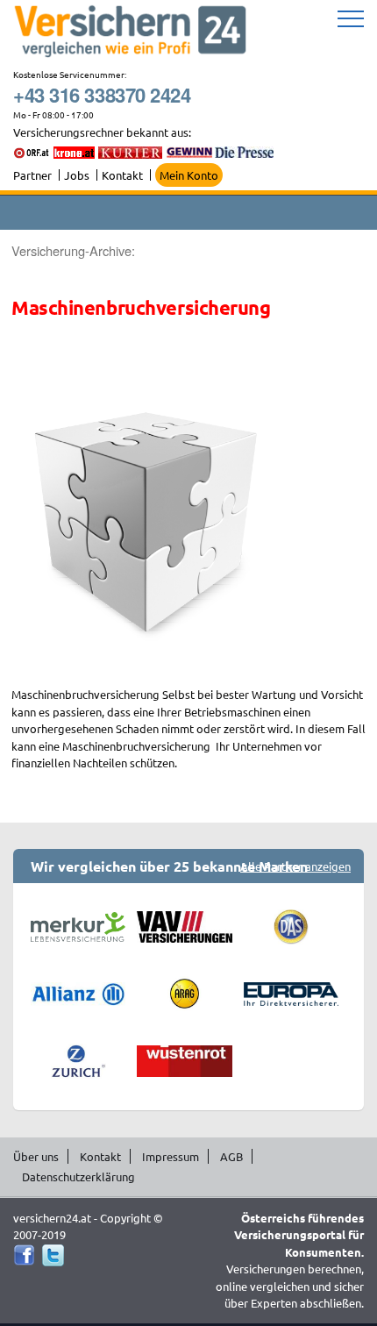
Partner (32, 175)
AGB (231, 1156)
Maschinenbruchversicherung (141, 307)
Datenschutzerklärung (78, 1176)
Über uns (36, 1156)
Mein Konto (189, 175)
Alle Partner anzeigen (295, 866)
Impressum (170, 1156)
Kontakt (122, 175)
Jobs (76, 175)
